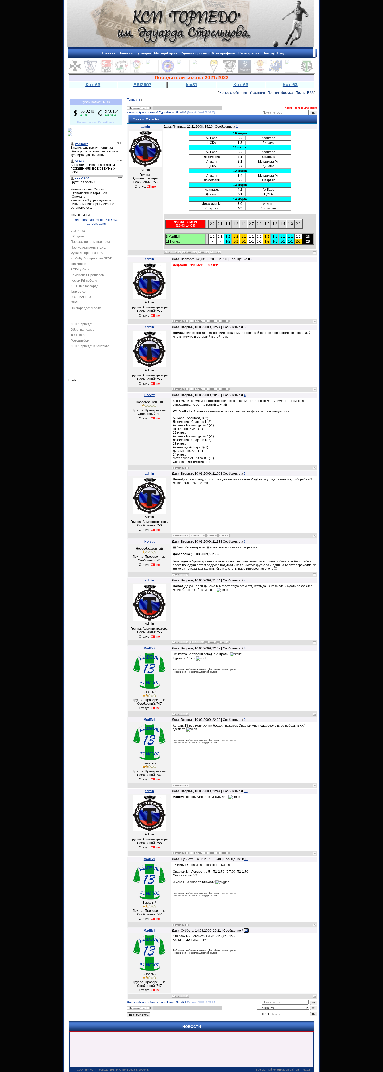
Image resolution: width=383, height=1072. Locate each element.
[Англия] (90, 71)
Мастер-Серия (165, 53)
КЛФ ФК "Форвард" (84, 286)
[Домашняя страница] (203, 252)
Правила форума (280, 93)
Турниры (143, 53)
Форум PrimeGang (84, 280)
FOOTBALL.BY (81, 297)
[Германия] (106, 71)
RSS (310, 93)
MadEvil (149, 648)
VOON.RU (78, 231)
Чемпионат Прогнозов (87, 275)
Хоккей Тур (157, 112)
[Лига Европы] (260, 71)
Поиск (300, 93)
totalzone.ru (79, 264)
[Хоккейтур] (152, 71)
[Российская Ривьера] (167, 71)
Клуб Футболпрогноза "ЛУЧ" (91, 258)
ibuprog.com (79, 291)
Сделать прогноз (195, 53)
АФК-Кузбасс (80, 269)
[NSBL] (291, 71)
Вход (281, 53)
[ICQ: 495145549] (215, 252)
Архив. (142, 112)
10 (246, 791)
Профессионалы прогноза (90, 242)
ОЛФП (75, 302)
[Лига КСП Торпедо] (229, 71)
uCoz (306, 1069)
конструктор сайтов (286, 1069)
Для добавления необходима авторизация (96, 221)
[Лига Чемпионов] (244, 71)
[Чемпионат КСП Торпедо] (306, 71)
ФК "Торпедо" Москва (86, 308)
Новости (126, 53)
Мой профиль (223, 53)
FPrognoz (77, 236)
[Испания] (136, 71)
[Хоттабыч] (213, 71)
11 (246, 859)
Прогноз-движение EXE (88, 247)
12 (246, 930)
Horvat (149, 395)
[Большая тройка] (183, 71)
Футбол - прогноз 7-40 (87, 253)
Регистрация (249, 53)
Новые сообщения (233, 93)
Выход (268, 53)
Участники (257, 93)
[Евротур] (275, 71)
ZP (148, 1069)
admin (145, 126)
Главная (108, 53)
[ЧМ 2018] (198, 71)
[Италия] (121, 71)
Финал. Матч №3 (176, 112)
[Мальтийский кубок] (75, 71)
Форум (131, 112)
